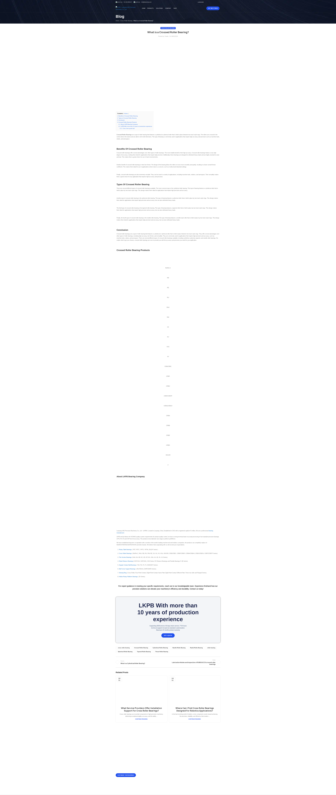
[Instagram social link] (212, 2)
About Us (173, 753)
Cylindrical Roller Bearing (160, 647)
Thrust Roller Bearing (161, 651)
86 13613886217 (128, 2)
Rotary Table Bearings (125, 549)
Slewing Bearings (194, 750)
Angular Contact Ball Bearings (127, 565)
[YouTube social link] (215, 2)
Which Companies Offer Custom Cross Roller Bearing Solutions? (159, 778)
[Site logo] (127, 8)
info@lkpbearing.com (146, 2)
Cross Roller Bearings (125, 553)
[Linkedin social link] (219, 2)
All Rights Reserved (170, 790)
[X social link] (210, 2)
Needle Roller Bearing (179, 647)
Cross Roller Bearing (126, 20)
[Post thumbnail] (147, 754)
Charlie (166, 36)
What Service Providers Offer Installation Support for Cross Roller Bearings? (141, 709)
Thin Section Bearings (125, 557)
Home (117, 20)
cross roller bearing (124, 647)
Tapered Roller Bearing (144, 651)
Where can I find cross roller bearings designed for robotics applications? (195, 709)
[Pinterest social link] (217, 2)
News (172, 750)
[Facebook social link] (208, 2)
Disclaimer (174, 759)
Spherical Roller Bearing (125, 651)
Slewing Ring (122, 572)
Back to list (168, 662)
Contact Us (174, 756)
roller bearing (211, 647)
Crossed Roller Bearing (141, 647)
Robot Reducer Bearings (126, 561)
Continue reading (141, 719)
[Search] (201, 8)
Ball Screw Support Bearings (127, 569)
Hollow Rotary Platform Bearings (128, 576)
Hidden (126, 113)
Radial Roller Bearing (196, 647)
